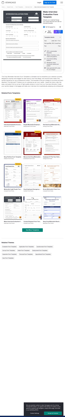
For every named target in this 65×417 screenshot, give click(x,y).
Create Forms (10, 7)
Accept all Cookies (53, 413)
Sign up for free (49, 2)
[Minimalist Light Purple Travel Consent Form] (13, 175)
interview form (28, 7)
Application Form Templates (26, 246)
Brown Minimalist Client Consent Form (52, 189)
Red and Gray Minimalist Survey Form (52, 124)
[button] (48, 31)
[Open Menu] (61, 2)
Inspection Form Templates (10, 254)
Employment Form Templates (39, 250)
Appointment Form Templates (43, 254)
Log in (39, 2)
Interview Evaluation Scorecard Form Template (13, 124)
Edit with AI (59, 31)
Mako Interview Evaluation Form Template (13, 221)
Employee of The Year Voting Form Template (52, 157)
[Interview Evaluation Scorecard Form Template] (13, 111)
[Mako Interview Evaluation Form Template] (13, 208)
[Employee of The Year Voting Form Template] (52, 143)
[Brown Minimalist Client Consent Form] (52, 175)
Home (3, 7)
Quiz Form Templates (8, 258)
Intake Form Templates (24, 250)
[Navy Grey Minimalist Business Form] (52, 208)
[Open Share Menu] (60, 27)
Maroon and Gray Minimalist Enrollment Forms (33, 157)
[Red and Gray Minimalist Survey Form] (52, 111)
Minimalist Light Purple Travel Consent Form (13, 189)
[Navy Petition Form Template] (13, 143)
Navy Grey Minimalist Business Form (52, 221)
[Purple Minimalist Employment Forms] (33, 111)
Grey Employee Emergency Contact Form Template (33, 189)
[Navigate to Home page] (9, 2)
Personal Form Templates (26, 254)
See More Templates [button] (32, 230)
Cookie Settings (34, 413)
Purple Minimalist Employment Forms (33, 124)
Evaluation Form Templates (9, 246)
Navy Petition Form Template (12, 157)
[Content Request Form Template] (33, 208)
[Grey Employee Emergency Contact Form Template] (33, 175)
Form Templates (19, 7)
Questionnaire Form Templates (45, 246)
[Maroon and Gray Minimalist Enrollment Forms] (33, 143)
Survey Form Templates (9, 250)
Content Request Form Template (33, 221)
